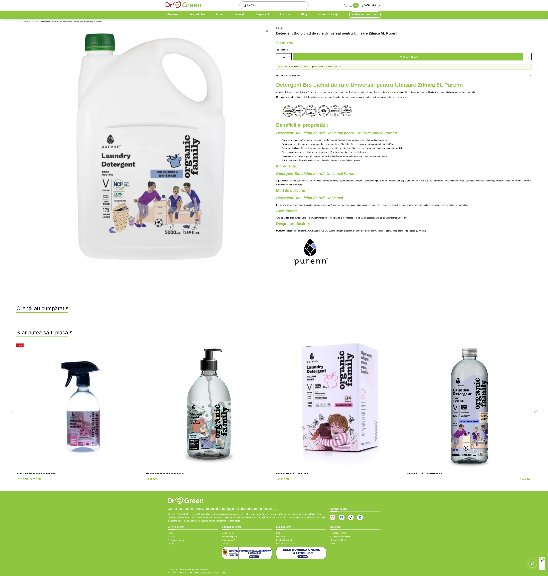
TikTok (351, 517)
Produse (172, 14)
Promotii (171, 543)
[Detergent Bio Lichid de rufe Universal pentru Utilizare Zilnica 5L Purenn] (144, 155)
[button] (278, 56)
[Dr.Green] (183, 4)
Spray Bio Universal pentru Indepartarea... (36, 473)
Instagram (332, 517)
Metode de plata (229, 536)
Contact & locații (328, 14)
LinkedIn (360, 517)
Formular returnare (176, 540)
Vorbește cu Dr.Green (365, 14)
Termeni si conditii (338, 533)
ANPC (333, 543)
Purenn (279, 28)
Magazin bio (197, 14)
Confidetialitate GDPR (340, 536)
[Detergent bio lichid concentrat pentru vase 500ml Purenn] (209, 406)
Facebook (341, 517)
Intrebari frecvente (284, 540)
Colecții (239, 14)
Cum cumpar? (228, 540)
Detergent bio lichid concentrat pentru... (165, 473)
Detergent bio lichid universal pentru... (425, 473)
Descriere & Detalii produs (288, 75)
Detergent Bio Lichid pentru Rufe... (293, 473)
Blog (304, 14)
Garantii (171, 536)
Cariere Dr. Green (338, 540)
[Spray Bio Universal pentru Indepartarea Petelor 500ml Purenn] (79, 406)
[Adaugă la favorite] (528, 56)
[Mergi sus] (542, 567)
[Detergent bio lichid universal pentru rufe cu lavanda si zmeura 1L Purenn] (469, 406)
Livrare (225, 543)
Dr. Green (179, 569)
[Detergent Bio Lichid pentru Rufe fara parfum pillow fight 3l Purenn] (339, 406)
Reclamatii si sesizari (286, 543)
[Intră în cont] (346, 5)
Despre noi (262, 14)
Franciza (285, 14)
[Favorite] (351, 6)
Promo (220, 14)
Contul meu (227, 533)
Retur (170, 533)
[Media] (267, 31)
